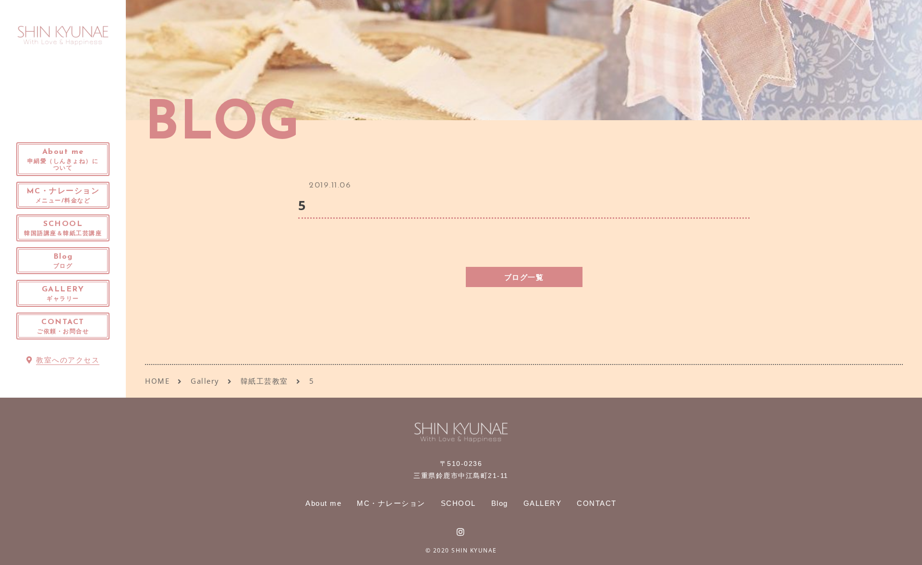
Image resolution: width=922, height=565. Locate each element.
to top (903, 549)
